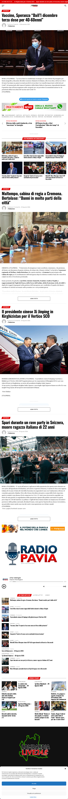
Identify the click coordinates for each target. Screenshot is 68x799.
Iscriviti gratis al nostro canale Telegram (35, 99)
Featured (41, 115)
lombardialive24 (20, 116)
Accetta (34, 783)
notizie (41, 116)
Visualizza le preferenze (34, 793)
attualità (27, 115)
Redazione (11, 26)
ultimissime (48, 116)
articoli (19, 115)
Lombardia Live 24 (7, 116)
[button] (65, 769)
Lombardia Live (59, 115)
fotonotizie (49, 115)
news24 (29, 116)
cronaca (34, 115)
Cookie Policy (33, 797)
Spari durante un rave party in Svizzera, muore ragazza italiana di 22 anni (36, 2)
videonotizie (57, 116)
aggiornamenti (10, 115)
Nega (34, 788)
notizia (35, 116)
